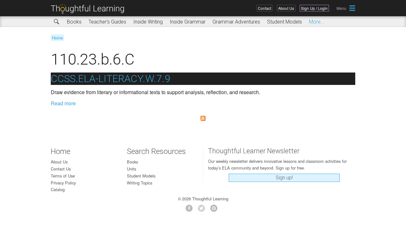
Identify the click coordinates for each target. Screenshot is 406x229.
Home (57, 38)
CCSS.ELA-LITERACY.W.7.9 (110, 79)
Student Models (284, 22)
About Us (286, 8)
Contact (264, 8)
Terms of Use (63, 176)
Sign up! (284, 178)
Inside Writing (148, 22)
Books (74, 22)
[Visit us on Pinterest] (215, 210)
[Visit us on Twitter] (203, 210)
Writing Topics (139, 183)
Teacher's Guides (107, 22)
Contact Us (61, 169)
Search (57, 22)
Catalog (58, 189)
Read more (63, 103)
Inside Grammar (188, 22)
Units (131, 169)
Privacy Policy (63, 183)
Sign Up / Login (314, 8)
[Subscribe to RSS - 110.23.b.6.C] (203, 118)
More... (316, 22)
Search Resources (156, 151)
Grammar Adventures (236, 22)
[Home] (90, 9)
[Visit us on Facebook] (190, 210)
